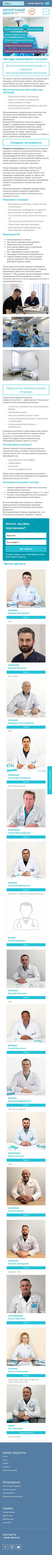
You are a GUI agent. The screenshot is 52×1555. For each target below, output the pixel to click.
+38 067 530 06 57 (11, 1537)
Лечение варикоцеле (14, 29)
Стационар (7, 1522)
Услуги (5, 1456)
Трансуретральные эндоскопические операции (25, 51)
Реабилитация (8, 1519)
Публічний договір (10, 1470)
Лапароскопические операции (18, 45)
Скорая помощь (9, 1512)
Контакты (6, 1467)
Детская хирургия (9, 1489)
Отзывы (6, 1463)
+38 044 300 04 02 (35, 3)
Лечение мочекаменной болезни (19, 40)
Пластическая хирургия (12, 1486)
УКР (47, 3)
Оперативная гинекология (13, 1496)
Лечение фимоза (34, 29)
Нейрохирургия (9, 1493)
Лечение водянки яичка (15, 34)
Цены (5, 1460)
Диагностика (7, 1515)
